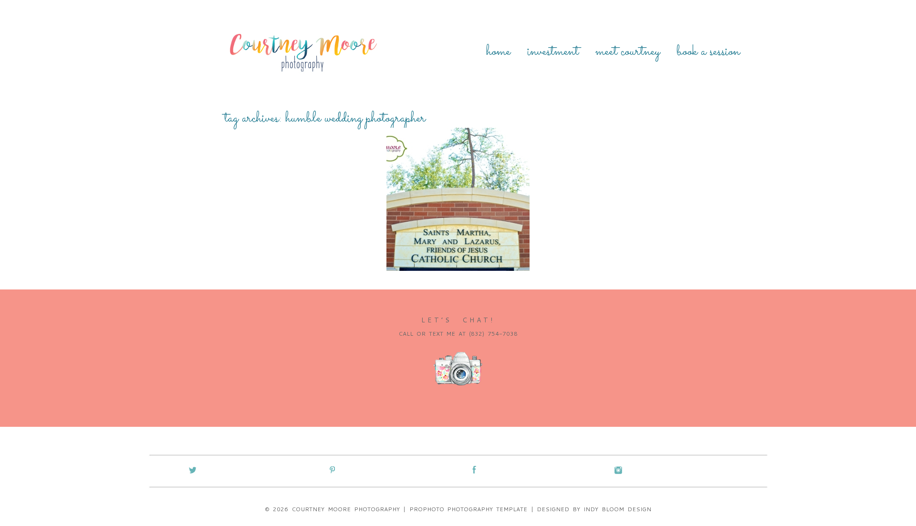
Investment (553, 52)
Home (498, 52)
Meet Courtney (627, 52)
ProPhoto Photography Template (468, 509)
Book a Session (708, 52)
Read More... (415, 221)
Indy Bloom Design (617, 509)
